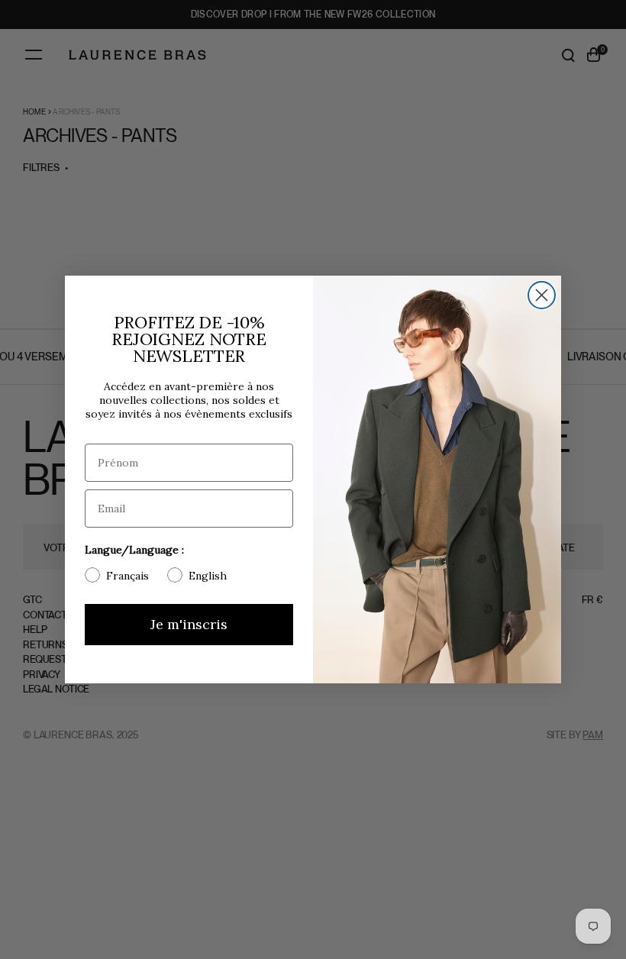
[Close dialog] (541, 295)
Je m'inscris (188, 624)
